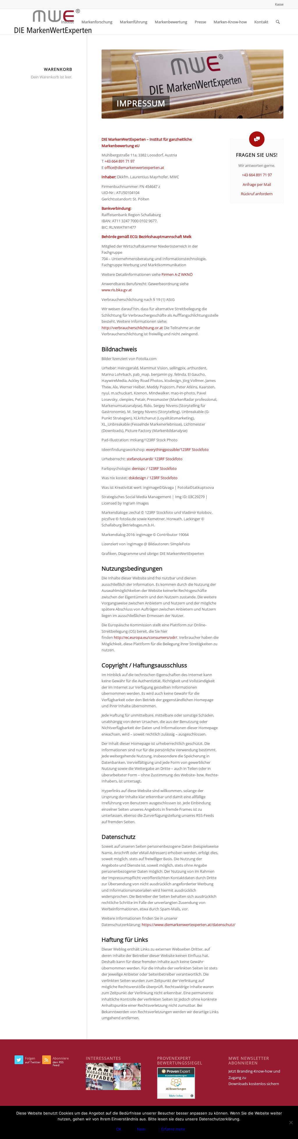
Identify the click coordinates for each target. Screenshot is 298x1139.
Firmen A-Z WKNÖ (177, 274)
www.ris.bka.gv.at (117, 289)
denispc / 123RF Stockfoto (154, 468)
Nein (141, 1129)
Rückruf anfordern (257, 193)
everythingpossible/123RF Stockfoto (177, 449)
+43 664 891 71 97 (119, 161)
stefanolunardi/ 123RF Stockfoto (154, 458)
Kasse (279, 4)
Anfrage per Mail (257, 184)
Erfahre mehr (173, 1129)
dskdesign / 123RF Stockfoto (153, 477)
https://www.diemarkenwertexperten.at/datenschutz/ (188, 924)
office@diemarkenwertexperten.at (134, 167)
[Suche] (277, 22)
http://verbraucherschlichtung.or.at (132, 327)
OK (118, 1129)
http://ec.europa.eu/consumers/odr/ (145, 637)
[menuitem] (277, 4)
